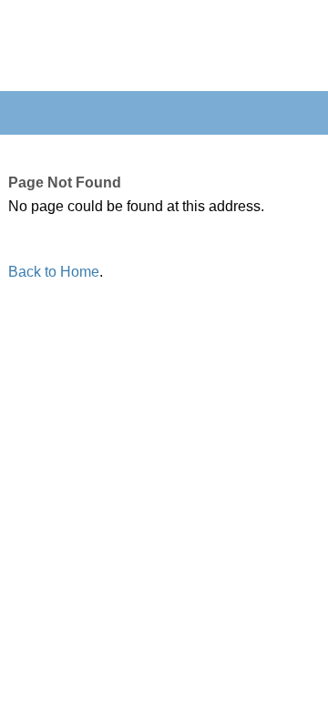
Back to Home (53, 271)
